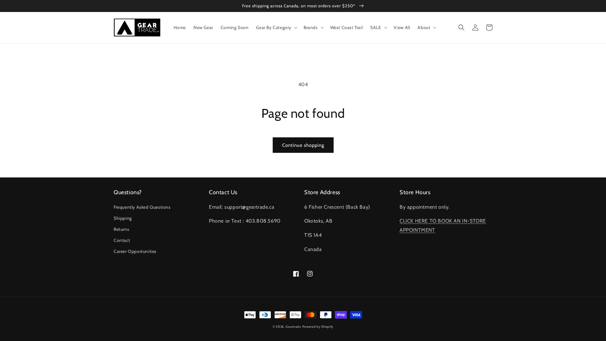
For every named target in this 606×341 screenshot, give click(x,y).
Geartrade (293, 327)
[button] (276, 27)
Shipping (123, 218)
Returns (121, 229)
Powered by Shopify (318, 327)
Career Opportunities (135, 251)
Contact (122, 240)
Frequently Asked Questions (142, 207)
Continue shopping (303, 145)
